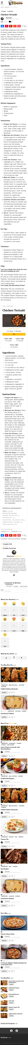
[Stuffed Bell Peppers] (14, 765)
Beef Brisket (5, 869)
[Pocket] (19, 26)
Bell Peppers (13, 776)
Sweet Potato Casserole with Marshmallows (10, 748)
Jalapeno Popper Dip (14, 1007)
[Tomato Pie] (14, 826)
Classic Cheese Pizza (7, 934)
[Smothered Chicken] (14, 702)
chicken (4, 538)
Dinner (3, 686)
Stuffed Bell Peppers (7, 778)
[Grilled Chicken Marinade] (14, 674)
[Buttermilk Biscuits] (4, 996)
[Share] (2, 26)
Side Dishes (10, 744)
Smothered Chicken (7, 713)
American (4, 685)
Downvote (21, 658)
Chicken (21, 685)
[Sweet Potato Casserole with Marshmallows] (14, 733)
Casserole (12, 743)
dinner (24, 538)
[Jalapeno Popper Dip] (4, 1009)
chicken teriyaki (14, 538)
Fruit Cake (11, 1000)
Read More (4, 692)
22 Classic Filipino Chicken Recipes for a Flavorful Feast (14, 963)
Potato (3, 744)
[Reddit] (15, 26)
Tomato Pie (5, 839)
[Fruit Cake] (4, 1002)
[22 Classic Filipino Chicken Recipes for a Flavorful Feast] (14, 951)
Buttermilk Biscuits (14, 994)
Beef (10, 866)
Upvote (6, 658)
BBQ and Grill (13, 685)
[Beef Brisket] (14, 856)
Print (14, 334)
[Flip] (10, 26)
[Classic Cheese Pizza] (14, 923)
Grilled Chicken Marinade (9, 689)
